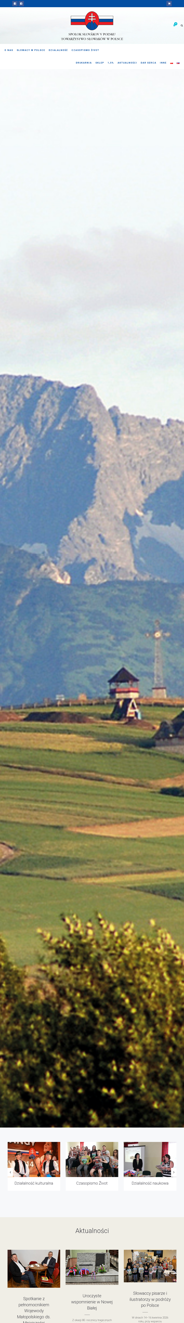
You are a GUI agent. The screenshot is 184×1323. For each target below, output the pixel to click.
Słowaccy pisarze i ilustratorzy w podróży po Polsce (150, 1299)
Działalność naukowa (33, 1183)
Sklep (99, 63)
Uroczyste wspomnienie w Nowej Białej (92, 1301)
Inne (163, 63)
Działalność (58, 50)
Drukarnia (84, 63)
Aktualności (127, 63)
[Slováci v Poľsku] (21, 3)
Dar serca (148, 63)
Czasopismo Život (85, 50)
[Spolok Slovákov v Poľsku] (15, 3)
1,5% (111, 63)
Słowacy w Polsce (31, 50)
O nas (8, 50)
